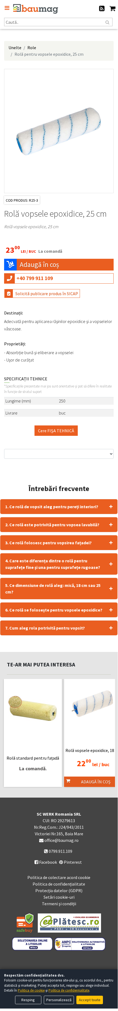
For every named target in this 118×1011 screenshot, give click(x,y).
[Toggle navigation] (7, 8)
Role (31, 47)
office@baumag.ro (61, 840)
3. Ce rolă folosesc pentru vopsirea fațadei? (48, 542)
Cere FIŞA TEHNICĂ (56, 430)
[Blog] (102, 9)
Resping (28, 999)
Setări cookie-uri (59, 897)
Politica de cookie (31, 990)
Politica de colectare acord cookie (58, 877)
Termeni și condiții (59, 903)
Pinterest (72, 862)
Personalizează (58, 999)
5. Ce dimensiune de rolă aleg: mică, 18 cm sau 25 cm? (52, 589)
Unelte (14, 47)
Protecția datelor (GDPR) (58, 890)
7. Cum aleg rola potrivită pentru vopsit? (45, 628)
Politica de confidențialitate (59, 884)
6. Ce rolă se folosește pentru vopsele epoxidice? (53, 610)
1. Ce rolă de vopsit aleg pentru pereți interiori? (51, 506)
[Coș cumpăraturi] (112, 9)
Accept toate (89, 999)
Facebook (45, 862)
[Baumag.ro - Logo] (35, 9)
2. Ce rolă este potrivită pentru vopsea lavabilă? (52, 524)
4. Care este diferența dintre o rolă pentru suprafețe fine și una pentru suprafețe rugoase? (52, 564)
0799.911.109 (60, 851)
